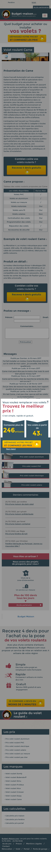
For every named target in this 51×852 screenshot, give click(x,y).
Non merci (11, 449)
